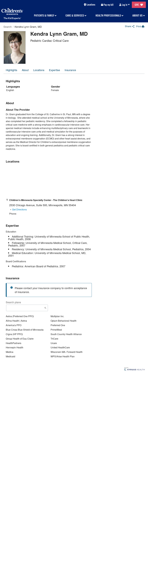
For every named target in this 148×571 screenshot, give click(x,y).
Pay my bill (108, 4)
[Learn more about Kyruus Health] (134, 369)
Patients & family (44, 15)
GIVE (137, 4)
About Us (137, 15)
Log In (124, 4)
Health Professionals (108, 15)
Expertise (54, 70)
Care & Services (74, 15)
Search (7, 26)
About (25, 70)
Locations (91, 4)
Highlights (11, 70)
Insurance (70, 70)
